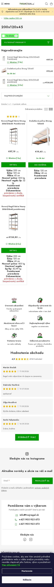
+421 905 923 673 (29, 519)
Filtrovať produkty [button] (15, 42)
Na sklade (11, 36)
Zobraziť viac (27, 437)
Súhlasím (27, 579)
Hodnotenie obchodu (27, 352)
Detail (13, 164)
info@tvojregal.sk (29, 515)
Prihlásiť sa (42, 481)
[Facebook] (24, 539)
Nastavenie (27, 571)
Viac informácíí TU (11, 564)
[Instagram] (30, 539)
